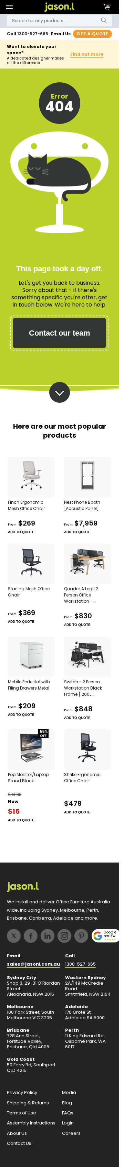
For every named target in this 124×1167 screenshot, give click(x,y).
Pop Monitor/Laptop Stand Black (28, 778)
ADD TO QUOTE (21, 532)
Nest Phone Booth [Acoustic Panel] (82, 505)
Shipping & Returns (28, 1103)
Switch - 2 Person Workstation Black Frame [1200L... (83, 688)
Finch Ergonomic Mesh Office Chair (26, 505)
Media (69, 1092)
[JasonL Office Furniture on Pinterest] (81, 936)
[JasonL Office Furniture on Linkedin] (47, 936)
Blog (67, 1103)
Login (68, 1123)
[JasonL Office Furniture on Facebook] (31, 936)
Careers (71, 1133)
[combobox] (59, 21)
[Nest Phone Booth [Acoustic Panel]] (87, 477)
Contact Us (19, 1143)
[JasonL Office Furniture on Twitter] (14, 936)
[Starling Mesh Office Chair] (31, 564)
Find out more (86, 54)
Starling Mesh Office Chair (29, 592)
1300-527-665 (32, 34)
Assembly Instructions (31, 1123)
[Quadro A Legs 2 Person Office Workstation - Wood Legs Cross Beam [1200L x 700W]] (87, 564)
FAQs (67, 1113)
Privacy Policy (22, 1092)
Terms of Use (21, 1113)
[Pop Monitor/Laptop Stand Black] (31, 749)
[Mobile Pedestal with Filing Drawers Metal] (31, 657)
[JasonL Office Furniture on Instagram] (64, 936)
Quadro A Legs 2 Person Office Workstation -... (81, 595)
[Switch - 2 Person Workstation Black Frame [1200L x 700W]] (87, 657)
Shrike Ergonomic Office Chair (82, 778)
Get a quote (92, 34)
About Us (17, 1133)
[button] (9, 7)
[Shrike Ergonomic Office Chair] (87, 749)
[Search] (104, 21)
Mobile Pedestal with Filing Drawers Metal (29, 685)
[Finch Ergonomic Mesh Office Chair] (31, 477)
